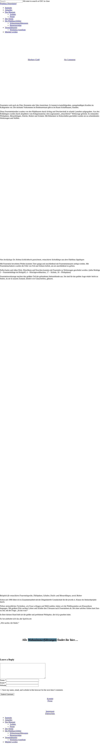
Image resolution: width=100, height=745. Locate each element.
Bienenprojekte (15, 735)
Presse (50, 701)
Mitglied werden (11, 742)
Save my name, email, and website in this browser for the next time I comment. (32, 690)
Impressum (50, 711)
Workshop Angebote (18, 740)
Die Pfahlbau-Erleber (13, 731)
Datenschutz (50, 714)
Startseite (8, 718)
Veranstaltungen (11, 737)
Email (3, 683)
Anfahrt (13, 724)
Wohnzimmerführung (50, 47)
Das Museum (10, 722)
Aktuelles (8, 720)
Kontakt (50, 699)
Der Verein (9, 729)
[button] (50, 645)
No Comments (69, 60)
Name (3, 680)
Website (3, 685)
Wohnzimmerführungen (19, 733)
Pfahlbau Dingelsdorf (8, 4)
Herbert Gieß (34, 59)
